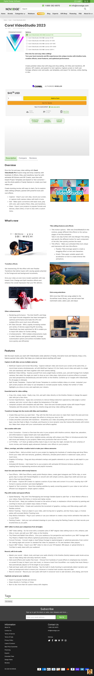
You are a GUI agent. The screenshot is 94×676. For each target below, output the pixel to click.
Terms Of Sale (9, 637)
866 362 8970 (55, 107)
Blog (48, 13)
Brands (10, 13)
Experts (55, 13)
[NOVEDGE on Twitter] (49, 640)
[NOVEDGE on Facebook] (52, 640)
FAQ (80, 13)
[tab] (11, 158)
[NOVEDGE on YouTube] (55, 640)
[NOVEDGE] (12, 7)
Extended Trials (9, 656)
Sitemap (50, 637)
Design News (9, 659)
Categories (19, 13)
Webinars (31, 13)
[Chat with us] (89, 671)
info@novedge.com (80, 6)
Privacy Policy (9, 640)
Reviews (7, 663)
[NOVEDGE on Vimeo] (59, 640)
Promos (41, 13)
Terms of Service (10, 633)
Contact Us (8, 630)
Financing (72, 13)
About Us (87, 13)
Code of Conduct (10, 643)
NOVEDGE (13, 669)
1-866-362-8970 (52, 6)
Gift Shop (63, 13)
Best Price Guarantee (66, 112)
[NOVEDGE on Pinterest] (62, 640)
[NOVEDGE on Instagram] (65, 640)
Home (3, 13)
